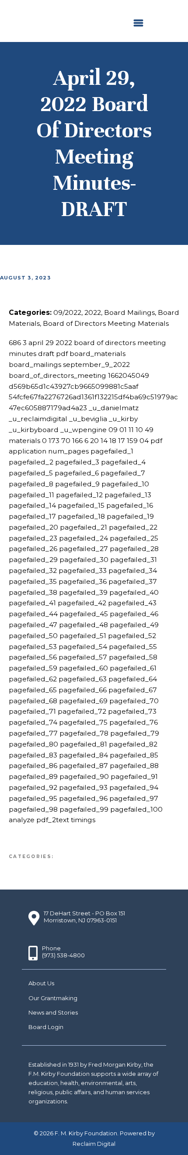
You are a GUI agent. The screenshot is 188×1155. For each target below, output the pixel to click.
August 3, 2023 (25, 278)
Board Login (45, 1026)
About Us (41, 983)
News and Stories (53, 1012)
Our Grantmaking (52, 997)
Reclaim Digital (94, 1143)
